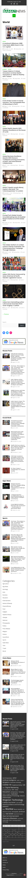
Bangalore (22, 780)
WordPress (14, 873)
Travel (4, 648)
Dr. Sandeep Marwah (7, 789)
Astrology (5, 589)
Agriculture (6, 584)
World (4, 41)
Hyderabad (14, 794)
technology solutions (16, 820)
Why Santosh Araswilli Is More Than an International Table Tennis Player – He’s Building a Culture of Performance (18, 559)
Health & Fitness (7, 614)
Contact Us (5, 862)
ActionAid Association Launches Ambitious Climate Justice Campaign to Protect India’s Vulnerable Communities (17, 423)
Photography (6, 623)
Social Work (6, 637)
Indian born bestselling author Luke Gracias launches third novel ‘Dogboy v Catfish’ (13, 303)
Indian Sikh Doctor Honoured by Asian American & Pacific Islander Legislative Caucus (14, 276)
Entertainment (6, 600)
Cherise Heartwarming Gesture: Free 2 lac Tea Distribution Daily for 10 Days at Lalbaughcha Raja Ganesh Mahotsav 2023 (17, 702)
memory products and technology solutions (13, 805)
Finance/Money (7, 606)
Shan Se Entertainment (11, 816)
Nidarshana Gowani (7, 811)
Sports (4, 640)
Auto (4, 592)
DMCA (4, 865)
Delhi (4, 787)
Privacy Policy (6, 869)
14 (17, 832)
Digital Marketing (11, 787)
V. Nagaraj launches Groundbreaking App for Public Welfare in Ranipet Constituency (17, 496)
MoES (4, 809)
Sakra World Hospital (18, 814)
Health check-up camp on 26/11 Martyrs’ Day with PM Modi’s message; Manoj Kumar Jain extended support (18, 447)
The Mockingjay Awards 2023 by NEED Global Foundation (17, 682)
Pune (4, 814)
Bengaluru (6, 782)
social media (5, 820)
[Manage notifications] (24, 875)
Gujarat (4, 794)
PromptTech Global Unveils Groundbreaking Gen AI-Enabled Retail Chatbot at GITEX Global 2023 (14, 217)
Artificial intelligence (9, 780)
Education (5, 598)
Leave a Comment (7, 50)
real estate (9, 814)
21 (17, 834)
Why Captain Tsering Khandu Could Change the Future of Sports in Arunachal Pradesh (18, 549)
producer (22, 811)
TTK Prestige (5, 822)
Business (5, 69)
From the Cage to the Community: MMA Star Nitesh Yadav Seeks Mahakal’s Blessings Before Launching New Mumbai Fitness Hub (18, 538)
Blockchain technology (15, 782)
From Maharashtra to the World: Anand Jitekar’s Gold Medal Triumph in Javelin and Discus (18, 569)
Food (4, 609)
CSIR (24, 785)
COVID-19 (7, 784)
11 (7, 832)
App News (5, 586)
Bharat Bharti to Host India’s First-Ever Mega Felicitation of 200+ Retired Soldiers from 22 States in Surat (18, 672)
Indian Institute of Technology (11, 796)
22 (20, 834)
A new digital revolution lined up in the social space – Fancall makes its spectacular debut (18, 506)
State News (6, 643)
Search (4, 322)
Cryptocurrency (17, 785)
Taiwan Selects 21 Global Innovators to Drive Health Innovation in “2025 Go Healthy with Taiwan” (13, 73)
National (5, 620)
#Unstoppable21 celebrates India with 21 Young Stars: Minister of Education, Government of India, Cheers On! (18, 691)
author (18, 780)
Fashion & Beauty (7, 603)
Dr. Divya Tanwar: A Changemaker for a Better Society (18, 470)
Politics (4, 626)
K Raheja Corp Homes (9, 802)
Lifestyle (5, 617)
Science (5, 634)
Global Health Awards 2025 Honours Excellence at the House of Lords (14, 130)
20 (14, 834)
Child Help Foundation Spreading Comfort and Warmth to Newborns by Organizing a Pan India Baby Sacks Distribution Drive (17, 459)
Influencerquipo (7, 797)
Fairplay (21, 792)
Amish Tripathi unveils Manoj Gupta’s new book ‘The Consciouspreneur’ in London (13, 189)
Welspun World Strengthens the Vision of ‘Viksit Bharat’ (18, 662)
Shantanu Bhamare (10, 818)
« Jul (13, 845)
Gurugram (8, 794)
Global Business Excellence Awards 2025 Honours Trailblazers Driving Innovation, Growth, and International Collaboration (14, 159)
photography (15, 811)
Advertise (5, 860)
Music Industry (18, 809)
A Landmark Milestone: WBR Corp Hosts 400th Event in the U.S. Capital (13, 45)
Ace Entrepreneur (7, 778)
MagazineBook (10, 875)
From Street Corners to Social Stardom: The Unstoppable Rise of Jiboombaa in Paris (14, 102)
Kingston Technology (13, 799)
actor (15, 778)
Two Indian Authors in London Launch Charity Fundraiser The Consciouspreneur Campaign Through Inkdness (13, 247)
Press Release (6, 628)
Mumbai (9, 809)
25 (7, 836)
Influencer (22, 795)
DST (13, 789)
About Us (5, 857)
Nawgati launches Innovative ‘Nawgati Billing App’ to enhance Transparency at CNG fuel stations (18, 486)
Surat (10, 820)
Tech (4, 645)
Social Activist (20, 818)
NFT (23, 809)
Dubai (16, 789)
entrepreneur (14, 792)
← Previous (6, 314)
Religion (5, 631)
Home (4, 867)
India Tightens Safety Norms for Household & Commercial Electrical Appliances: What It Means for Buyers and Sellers (18, 382)
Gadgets (5, 612)
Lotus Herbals (19, 802)
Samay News (18, 49)
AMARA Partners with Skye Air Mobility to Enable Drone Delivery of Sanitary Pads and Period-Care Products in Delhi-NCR (18, 393)
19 (10, 834)
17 (4, 834)
